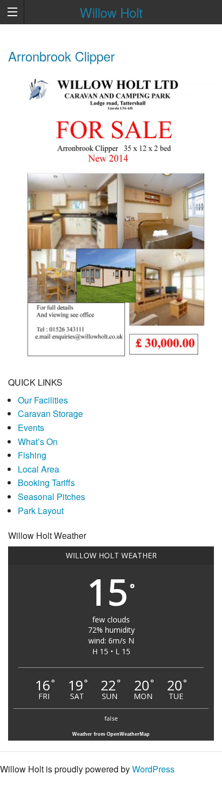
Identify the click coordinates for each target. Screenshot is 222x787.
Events (31, 427)
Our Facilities (43, 400)
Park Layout (41, 510)
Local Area (38, 469)
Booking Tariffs (46, 482)
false (111, 718)
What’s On (38, 441)
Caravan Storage (50, 413)
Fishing (32, 455)
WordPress (153, 769)
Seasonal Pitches (51, 496)
